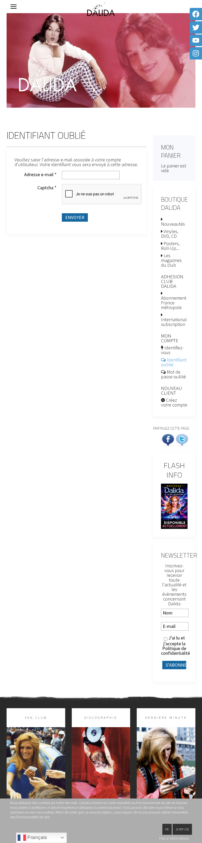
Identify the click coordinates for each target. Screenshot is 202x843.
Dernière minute (166, 717)
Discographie (100, 717)
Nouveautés (173, 224)
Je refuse (182, 829)
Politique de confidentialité (175, 650)
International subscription (174, 321)
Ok (167, 829)
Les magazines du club (171, 260)
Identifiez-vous (172, 350)
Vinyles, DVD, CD (169, 233)
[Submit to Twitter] (182, 439)
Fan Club (36, 717)
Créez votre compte (174, 402)
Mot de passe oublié (173, 374)
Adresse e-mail (40, 174)
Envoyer (74, 217)
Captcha (47, 187)
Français (36, 837)
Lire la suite (36, 775)
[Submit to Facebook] (168, 439)
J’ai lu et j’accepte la (174, 646)
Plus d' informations (174, 838)
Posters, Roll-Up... (170, 245)
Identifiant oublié (174, 362)
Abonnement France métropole (173, 302)
